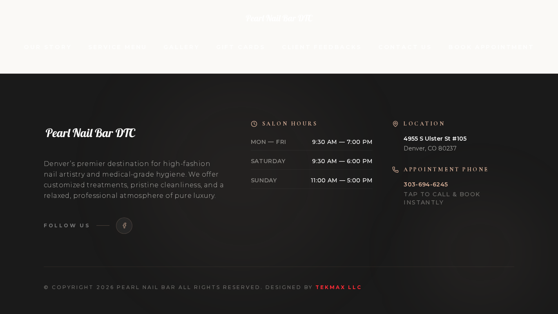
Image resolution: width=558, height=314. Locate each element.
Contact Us (405, 47)
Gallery (181, 47)
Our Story (47, 47)
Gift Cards (241, 47)
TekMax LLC (338, 287)
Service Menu (117, 47)
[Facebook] (124, 226)
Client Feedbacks (322, 47)
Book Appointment (491, 47)
